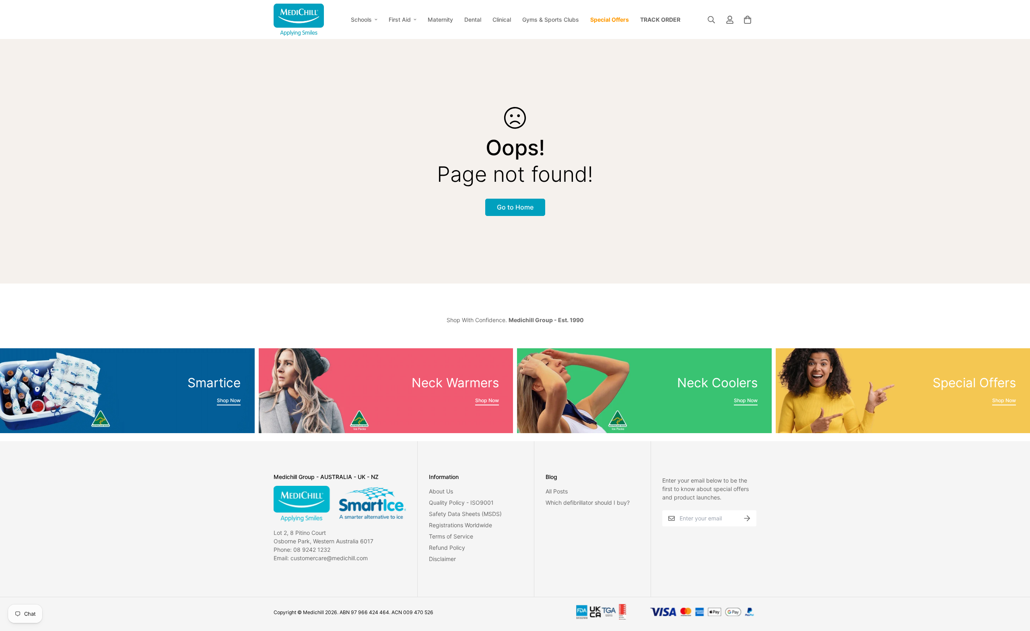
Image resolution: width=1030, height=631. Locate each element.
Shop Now (229, 400)
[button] (746, 20)
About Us (441, 491)
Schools (361, 19)
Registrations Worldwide (460, 525)
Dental (472, 19)
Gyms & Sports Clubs (550, 19)
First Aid (400, 19)
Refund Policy (447, 547)
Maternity (440, 19)
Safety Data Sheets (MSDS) (465, 513)
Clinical (501, 19)
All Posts (557, 491)
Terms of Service (451, 536)
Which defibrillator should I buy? (588, 502)
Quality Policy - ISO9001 (461, 502)
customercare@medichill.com (329, 558)
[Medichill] (299, 19)
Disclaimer (442, 558)
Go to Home (515, 207)
